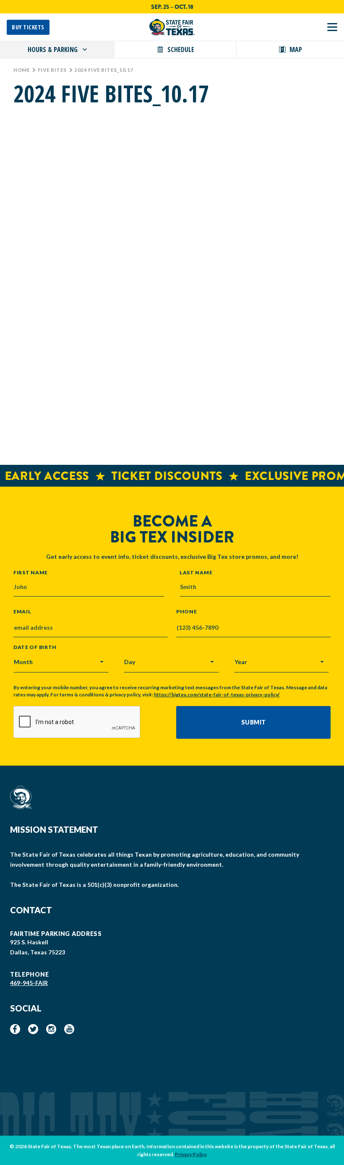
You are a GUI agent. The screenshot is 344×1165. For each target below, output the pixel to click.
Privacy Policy (191, 1154)
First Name (30, 572)
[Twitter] (33, 1029)
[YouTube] (69, 1029)
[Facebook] (15, 1029)
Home (21, 70)
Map (295, 49)
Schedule (180, 49)
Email (22, 611)
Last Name (196, 572)
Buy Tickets (28, 27)
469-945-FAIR (29, 982)
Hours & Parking (53, 49)
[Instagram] (51, 1029)
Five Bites (52, 70)
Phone (186, 611)
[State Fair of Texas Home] (172, 27)
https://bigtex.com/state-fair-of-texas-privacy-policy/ (217, 694)
